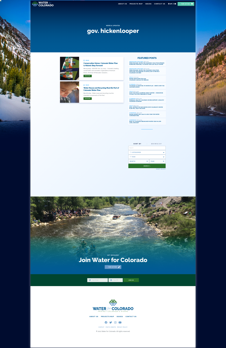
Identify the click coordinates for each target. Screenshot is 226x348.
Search (146, 166)
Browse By (156, 144)
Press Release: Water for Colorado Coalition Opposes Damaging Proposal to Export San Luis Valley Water (146, 63)
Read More (87, 75)
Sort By (137, 144)
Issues (120, 316)
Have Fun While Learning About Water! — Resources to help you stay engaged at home (146, 93)
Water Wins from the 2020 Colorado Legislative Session (138, 79)
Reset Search (161, 169)
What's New (140, 61)
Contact (101, 327)
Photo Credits (111, 327)
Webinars (133, 84)
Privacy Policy (122, 327)
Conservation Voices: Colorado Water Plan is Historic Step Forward (101, 64)
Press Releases (133, 61)
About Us (93, 316)
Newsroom (133, 112)
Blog (131, 77)
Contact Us (131, 316)
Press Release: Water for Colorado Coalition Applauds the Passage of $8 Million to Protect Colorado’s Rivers (144, 71)
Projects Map (107, 316)
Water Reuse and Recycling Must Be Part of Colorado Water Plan (101, 89)
